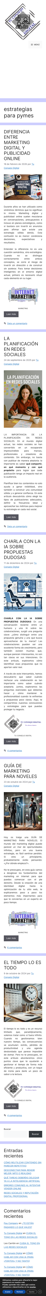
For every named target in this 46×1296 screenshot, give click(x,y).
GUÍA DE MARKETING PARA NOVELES (20, 771)
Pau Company (11, 1223)
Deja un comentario (17, 323)
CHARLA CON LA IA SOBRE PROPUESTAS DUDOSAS (22, 549)
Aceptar (7, 1292)
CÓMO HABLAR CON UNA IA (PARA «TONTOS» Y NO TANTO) (19, 1257)
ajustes (33, 1287)
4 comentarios (14, 750)
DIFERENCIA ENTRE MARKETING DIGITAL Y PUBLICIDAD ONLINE (17, 145)
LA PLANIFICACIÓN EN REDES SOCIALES (21, 346)
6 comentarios (14, 947)
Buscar (7, 1129)
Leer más (11, 314)
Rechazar (20, 1292)
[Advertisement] (23, 75)
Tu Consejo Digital (13, 1233)
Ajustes (31, 1292)
